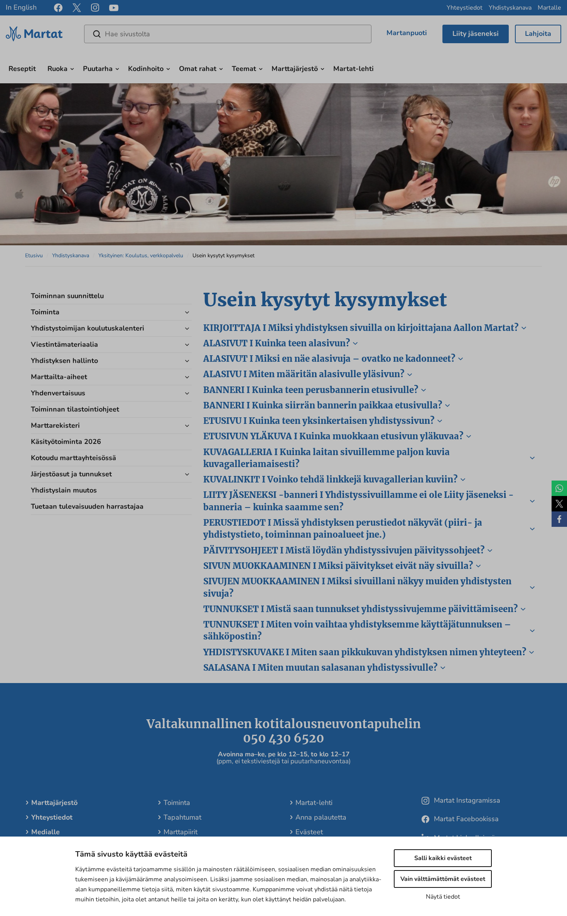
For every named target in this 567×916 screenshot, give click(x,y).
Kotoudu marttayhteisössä (73, 457)
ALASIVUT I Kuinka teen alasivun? (276, 343)
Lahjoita (538, 33)
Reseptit (22, 68)
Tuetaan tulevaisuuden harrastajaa (87, 506)
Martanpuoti (406, 32)
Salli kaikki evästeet (443, 858)
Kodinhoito (146, 68)
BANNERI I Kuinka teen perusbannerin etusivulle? (310, 390)
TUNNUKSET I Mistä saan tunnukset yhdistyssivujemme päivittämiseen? (360, 609)
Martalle (549, 7)
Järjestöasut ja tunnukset (71, 474)
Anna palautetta (320, 817)
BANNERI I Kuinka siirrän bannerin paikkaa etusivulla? (322, 405)
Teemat (244, 68)
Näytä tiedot (443, 896)
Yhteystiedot (465, 7)
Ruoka (57, 68)
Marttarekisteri (55, 425)
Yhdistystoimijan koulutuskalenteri (87, 328)
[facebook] (58, 7)
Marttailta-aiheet (59, 376)
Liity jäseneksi (475, 33)
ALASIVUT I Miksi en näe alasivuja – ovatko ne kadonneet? (329, 358)
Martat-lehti (353, 68)
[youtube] (113, 8)
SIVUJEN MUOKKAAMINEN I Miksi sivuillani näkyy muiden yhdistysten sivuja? (357, 587)
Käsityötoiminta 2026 (66, 441)
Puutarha (98, 68)
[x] (77, 7)
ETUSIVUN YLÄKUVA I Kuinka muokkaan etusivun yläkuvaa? (333, 436)
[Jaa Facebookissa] (559, 519)
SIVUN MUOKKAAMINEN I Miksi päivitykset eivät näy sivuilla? (338, 565)
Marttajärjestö (295, 68)
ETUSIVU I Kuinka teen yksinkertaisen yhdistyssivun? (318, 420)
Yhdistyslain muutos (64, 490)
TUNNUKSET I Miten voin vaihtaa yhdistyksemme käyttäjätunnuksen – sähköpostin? (357, 630)
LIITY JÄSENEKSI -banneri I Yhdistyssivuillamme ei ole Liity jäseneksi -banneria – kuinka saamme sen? (358, 500)
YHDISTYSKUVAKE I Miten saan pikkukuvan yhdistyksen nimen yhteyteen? (364, 652)
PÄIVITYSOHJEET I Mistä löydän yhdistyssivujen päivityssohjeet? (343, 550)
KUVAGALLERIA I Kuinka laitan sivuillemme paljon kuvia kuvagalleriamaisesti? (326, 458)
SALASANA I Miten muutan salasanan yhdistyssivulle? (320, 667)
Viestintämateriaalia (64, 344)
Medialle (45, 832)
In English (21, 7)
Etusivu (34, 255)
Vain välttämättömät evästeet (442, 879)
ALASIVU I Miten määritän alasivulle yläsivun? (303, 374)
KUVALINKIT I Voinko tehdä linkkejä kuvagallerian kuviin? (330, 479)
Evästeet (309, 832)
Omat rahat (197, 68)
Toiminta (45, 312)
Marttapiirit (180, 832)
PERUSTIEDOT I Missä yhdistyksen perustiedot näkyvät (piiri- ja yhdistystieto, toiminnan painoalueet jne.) (342, 528)
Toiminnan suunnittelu (67, 295)
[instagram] (95, 7)
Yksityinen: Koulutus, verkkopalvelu (140, 255)
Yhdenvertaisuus (58, 393)
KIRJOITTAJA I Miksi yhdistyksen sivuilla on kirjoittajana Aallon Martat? (360, 327)
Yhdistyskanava (510, 7)
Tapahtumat (182, 817)
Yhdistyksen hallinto (64, 360)
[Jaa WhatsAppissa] (559, 488)
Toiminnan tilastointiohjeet (75, 409)
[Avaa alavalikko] (72, 67)
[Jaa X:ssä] (559, 503)
